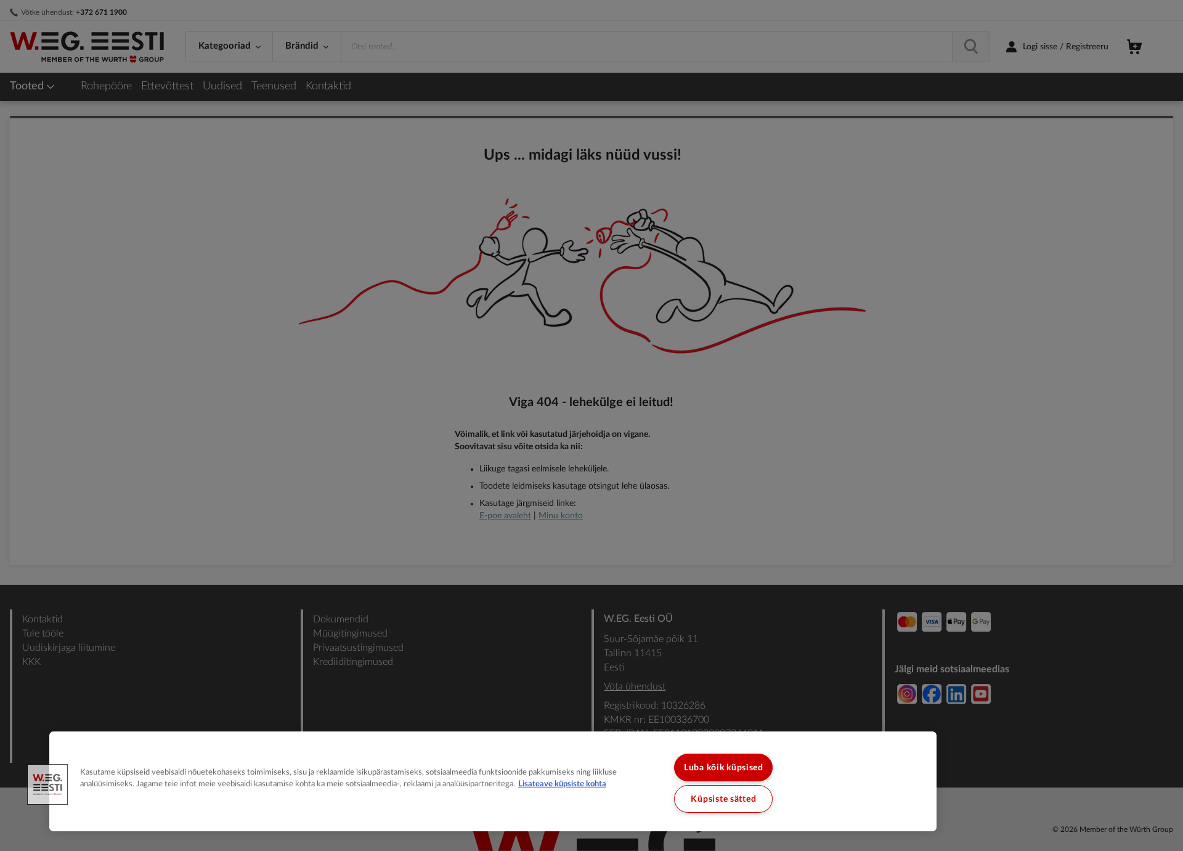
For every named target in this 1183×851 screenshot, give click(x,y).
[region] (493, 781)
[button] (47, 784)
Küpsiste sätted (723, 799)
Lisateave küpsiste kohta (562, 784)
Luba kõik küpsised (723, 767)
